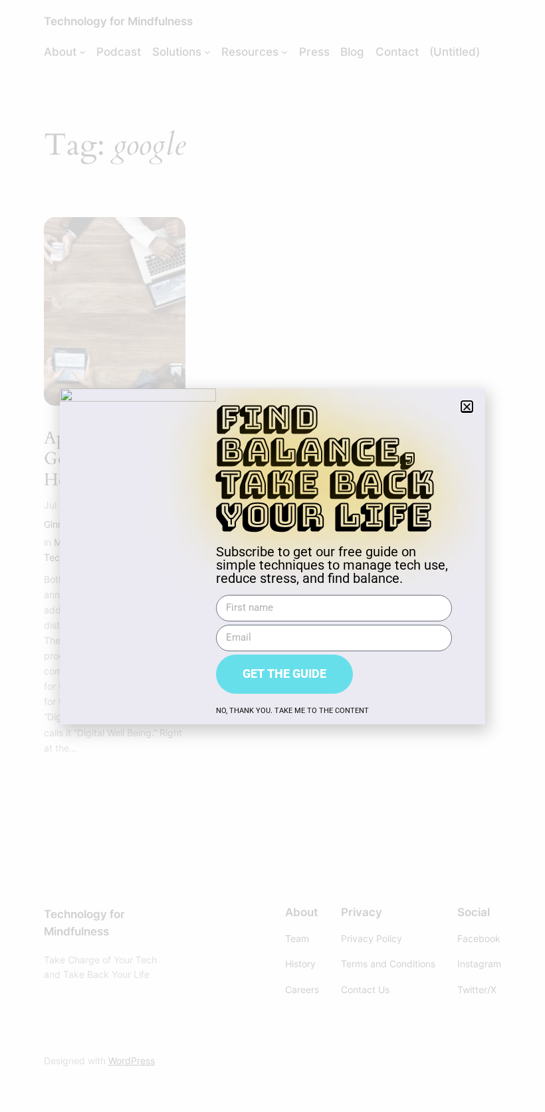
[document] (272, 556)
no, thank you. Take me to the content (292, 710)
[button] (467, 407)
